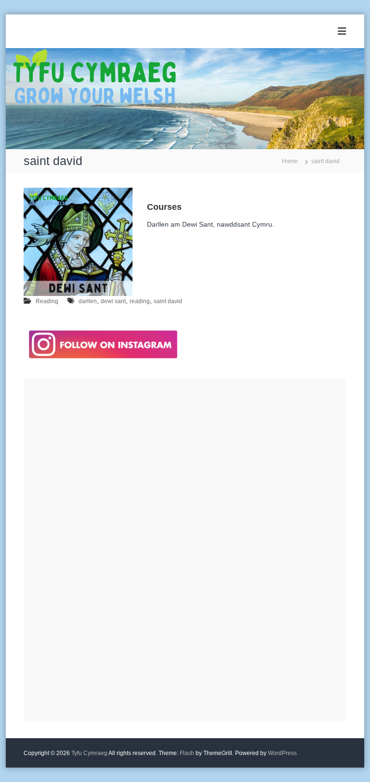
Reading (47, 301)
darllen (88, 301)
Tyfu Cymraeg (89, 753)
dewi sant (113, 301)
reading (140, 301)
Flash (187, 753)
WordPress (282, 753)
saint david (168, 301)
